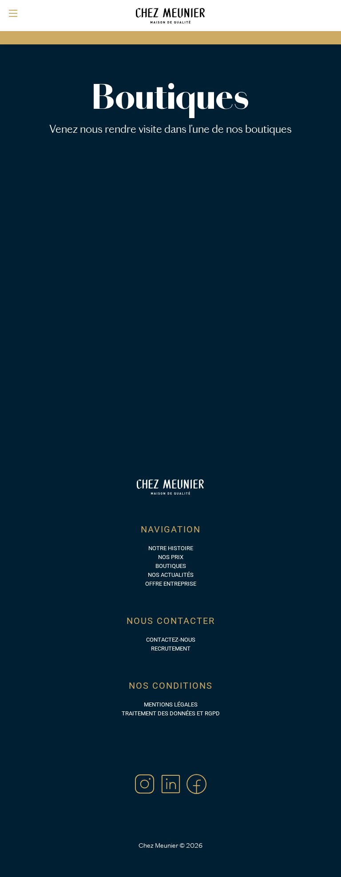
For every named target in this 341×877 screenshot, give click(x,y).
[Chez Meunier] (170, 15)
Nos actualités (171, 574)
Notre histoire (170, 548)
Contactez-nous (170, 639)
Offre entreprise (170, 583)
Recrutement (170, 648)
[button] (13, 13)
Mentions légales (171, 704)
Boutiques (170, 566)
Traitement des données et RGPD (171, 713)
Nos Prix (170, 557)
